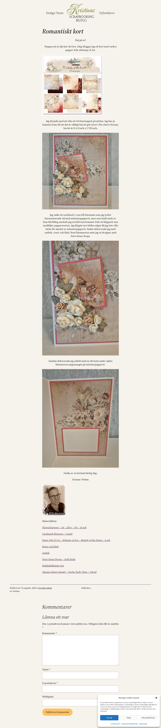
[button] (156, 698)
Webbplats (48, 696)
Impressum (143, 724)
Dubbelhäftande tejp (53, 565)
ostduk (46, 553)
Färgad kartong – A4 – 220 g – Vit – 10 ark (64, 527)
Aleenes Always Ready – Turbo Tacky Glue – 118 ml (69, 572)
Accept (109, 718)
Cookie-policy (115, 724)
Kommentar (49, 633)
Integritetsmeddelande (130, 724)
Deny (129, 718)
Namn (46, 669)
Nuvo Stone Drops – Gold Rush (58, 559)
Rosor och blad (50, 546)
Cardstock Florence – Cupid (57, 533)
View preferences (148, 718)
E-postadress (50, 683)
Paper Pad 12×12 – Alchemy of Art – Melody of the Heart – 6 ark (76, 540)
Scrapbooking (45, 588)
